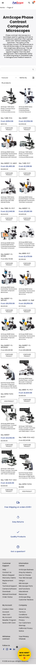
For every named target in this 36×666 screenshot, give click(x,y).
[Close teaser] (17, 647)
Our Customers (25, 623)
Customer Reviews (26, 600)
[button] (24, 654)
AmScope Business (26, 569)
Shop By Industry (25, 572)
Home (2, 7)
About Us (22, 609)
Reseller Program (9, 620)
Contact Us (6, 572)
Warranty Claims (9, 578)
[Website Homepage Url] (18, 3)
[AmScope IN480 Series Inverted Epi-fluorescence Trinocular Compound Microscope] (9, 323)
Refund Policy (24, 617)
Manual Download (9, 594)
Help (4, 569)
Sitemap (22, 625)
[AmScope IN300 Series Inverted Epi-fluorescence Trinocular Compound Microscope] (9, 276)
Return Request (8, 575)
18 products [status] (6, 83)
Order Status (7, 597)
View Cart (6, 614)
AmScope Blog (24, 597)
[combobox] (9, 78)
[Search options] (34, 69)
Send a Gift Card (8, 623)
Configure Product (9, 128)
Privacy (22, 620)
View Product (9, 401)
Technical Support (9, 586)
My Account (7, 617)
